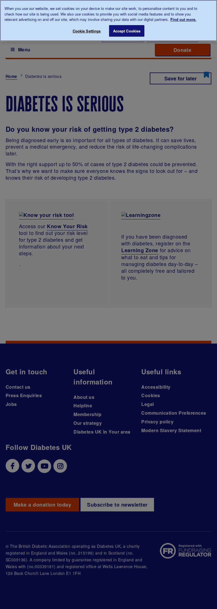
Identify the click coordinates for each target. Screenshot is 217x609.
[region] (108, 20)
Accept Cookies (127, 31)
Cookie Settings (87, 31)
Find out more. (183, 19)
